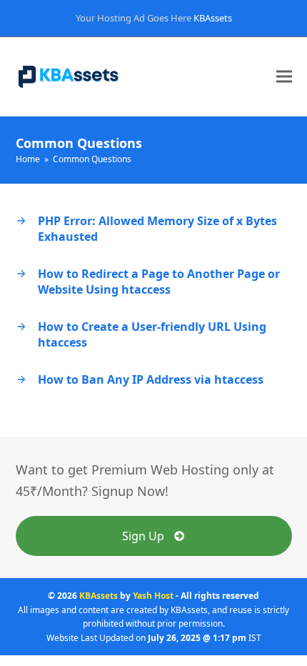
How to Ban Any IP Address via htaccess (150, 379)
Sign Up (143, 536)
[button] (284, 77)
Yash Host (153, 596)
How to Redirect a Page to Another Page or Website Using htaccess (159, 281)
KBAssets (212, 17)
